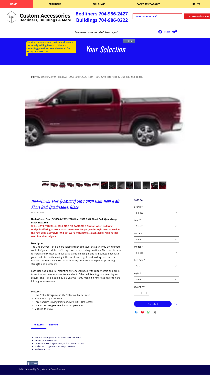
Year (137, 220)
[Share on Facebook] (136, 312)
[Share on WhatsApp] (149, 312)
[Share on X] (155, 312)
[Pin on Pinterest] (142, 312)
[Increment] (147, 293)
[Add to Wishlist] (176, 304)
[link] (39, 324)
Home (35, 77)
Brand (138, 206)
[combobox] (156, 213)
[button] (174, 31)
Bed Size (139, 260)
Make (138, 233)
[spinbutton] (142, 293)
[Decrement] (137, 293)
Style (137, 273)
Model (138, 246)
